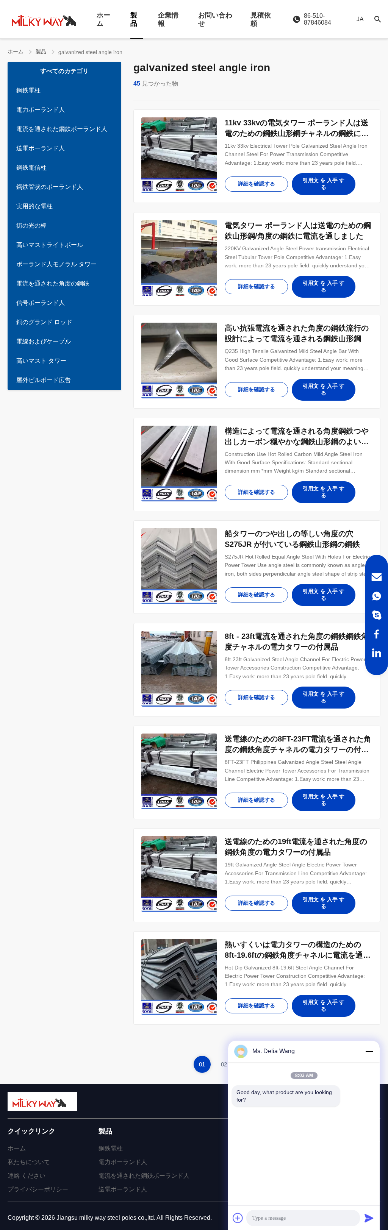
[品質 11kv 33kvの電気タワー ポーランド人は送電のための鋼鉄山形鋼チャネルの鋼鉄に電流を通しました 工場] (179, 155)
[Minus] (369, 1051)
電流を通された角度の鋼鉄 (52, 283)
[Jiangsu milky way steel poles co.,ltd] (47, 19)
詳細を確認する (256, 184)
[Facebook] (376, 634)
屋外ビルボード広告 (43, 380)
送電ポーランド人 (40, 148)
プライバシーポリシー (38, 1189)
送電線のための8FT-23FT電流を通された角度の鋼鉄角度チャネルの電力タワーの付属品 (298, 749)
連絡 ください (26, 1175)
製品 (133, 19)
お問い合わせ (215, 19)
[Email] (376, 577)
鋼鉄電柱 (28, 90)
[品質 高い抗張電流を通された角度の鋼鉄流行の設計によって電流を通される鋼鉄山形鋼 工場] (179, 360)
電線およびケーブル (43, 341)
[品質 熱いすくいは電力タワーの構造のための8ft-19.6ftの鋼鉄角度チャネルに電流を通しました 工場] (179, 977)
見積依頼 (260, 19)
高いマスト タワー (41, 360)
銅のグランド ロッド (44, 322)
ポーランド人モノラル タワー (56, 264)
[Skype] (376, 615)
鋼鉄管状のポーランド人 (49, 187)
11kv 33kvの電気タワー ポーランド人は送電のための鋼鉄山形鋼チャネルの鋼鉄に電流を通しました (297, 133)
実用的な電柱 (34, 206)
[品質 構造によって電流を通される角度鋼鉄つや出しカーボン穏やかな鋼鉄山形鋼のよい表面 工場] (179, 463)
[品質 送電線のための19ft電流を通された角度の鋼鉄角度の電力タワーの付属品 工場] (179, 874)
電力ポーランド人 (40, 109)
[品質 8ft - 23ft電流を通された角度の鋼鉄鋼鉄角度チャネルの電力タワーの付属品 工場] (179, 669)
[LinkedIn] (376, 652)
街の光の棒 (31, 225)
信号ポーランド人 (40, 303)
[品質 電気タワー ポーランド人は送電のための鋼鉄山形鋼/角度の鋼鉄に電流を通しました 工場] (179, 258)
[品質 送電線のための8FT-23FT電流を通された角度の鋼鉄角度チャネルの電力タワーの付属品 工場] (179, 771)
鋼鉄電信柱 (31, 167)
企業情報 (168, 19)
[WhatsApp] (376, 596)
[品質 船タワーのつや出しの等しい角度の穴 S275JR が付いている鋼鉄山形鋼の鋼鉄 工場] (179, 566)
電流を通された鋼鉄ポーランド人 (61, 129)
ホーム (103, 19)
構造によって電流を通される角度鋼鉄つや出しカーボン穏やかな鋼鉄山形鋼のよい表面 (297, 441)
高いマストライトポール (49, 245)
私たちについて (29, 1162)
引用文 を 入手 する (323, 183)
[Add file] (238, 1218)
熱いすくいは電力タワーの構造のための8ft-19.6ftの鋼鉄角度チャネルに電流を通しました (298, 955)
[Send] (369, 1218)
